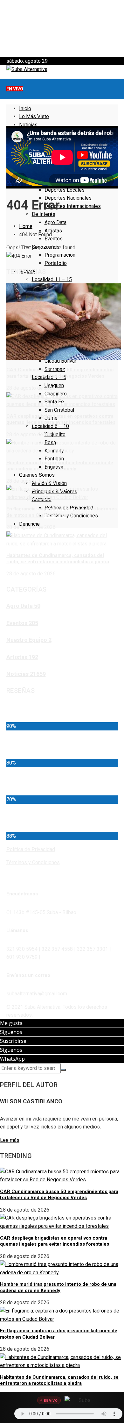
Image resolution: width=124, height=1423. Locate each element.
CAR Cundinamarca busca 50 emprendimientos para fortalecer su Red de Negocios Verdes (60, 373)
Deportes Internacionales (73, 206)
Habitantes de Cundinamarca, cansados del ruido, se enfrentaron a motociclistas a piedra (57, 558)
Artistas (53, 231)
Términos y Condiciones (71, 516)
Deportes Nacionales (68, 198)
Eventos (54, 239)
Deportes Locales (65, 190)
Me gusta (11, 1023)
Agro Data (55, 222)
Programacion (60, 255)
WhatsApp (12, 1058)
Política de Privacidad (30, 849)
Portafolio (56, 263)
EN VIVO (14, 88)
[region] (62, 28)
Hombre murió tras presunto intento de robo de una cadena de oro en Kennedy (59, 466)
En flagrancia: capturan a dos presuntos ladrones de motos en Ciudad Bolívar (61, 512)
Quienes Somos (37, 475)
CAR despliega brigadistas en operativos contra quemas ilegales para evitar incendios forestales (60, 419)
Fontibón (54, 459)
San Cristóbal (59, 410)
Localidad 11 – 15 (52, 279)
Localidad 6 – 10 (50, 426)
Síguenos (11, 1031)
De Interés (43, 214)
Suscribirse (13, 1040)
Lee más (9, 1140)
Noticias (28, 125)
